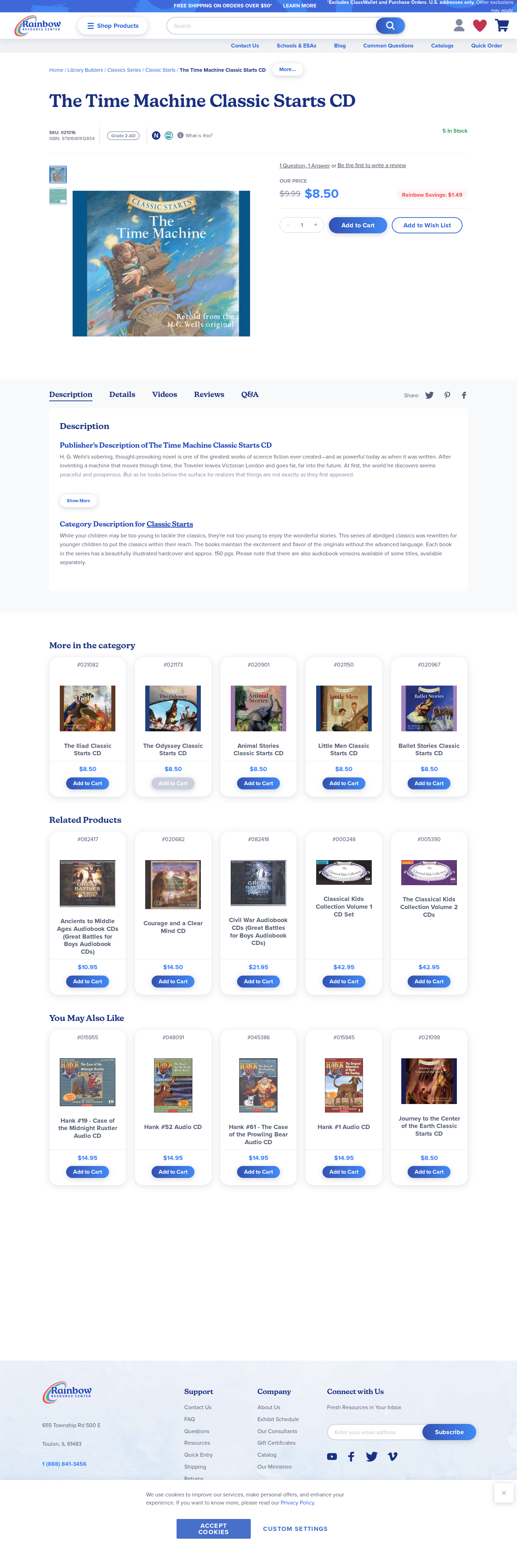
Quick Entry (198, 1454)
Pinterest (447, 395)
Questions (196, 1431)
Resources (197, 1442)
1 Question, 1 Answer (305, 165)
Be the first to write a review (372, 165)
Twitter (429, 395)
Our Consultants (277, 1431)
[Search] (390, 26)
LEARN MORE (300, 6)
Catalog (266, 1454)
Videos (164, 394)
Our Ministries (274, 1466)
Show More (78, 500)
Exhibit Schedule (278, 1419)
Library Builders (85, 70)
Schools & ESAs (297, 46)
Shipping (195, 1466)
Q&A (250, 394)
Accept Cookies (213, 1529)
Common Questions (388, 46)
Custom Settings (295, 1528)
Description (70, 394)
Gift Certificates (276, 1442)
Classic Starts (160, 70)
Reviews (209, 394)
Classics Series (124, 70)
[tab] (287, 69)
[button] (459, 25)
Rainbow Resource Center (67, 1394)
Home (56, 70)
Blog (340, 46)
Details (122, 394)
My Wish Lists (480, 26)
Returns (193, 1478)
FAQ (189, 1419)
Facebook (464, 395)
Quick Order (486, 46)
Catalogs (442, 46)
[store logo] (38, 25)
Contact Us (245, 46)
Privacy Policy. (298, 1502)
